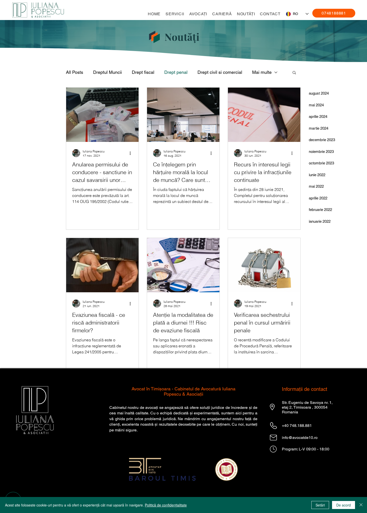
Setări (320, 504)
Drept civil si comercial (219, 72)
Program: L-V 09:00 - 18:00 (305, 449)
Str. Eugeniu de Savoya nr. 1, (307, 402)
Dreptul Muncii (107, 72)
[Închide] (361, 505)
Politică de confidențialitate (166, 504)
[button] (174, 14)
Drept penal (175, 72)
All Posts (74, 72)
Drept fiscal (143, 72)
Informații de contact (304, 389)
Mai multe (262, 72)
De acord (343, 504)
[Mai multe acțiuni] (132, 153)
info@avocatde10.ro (300, 437)
